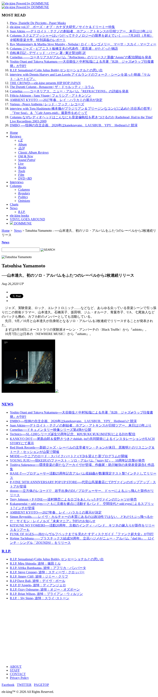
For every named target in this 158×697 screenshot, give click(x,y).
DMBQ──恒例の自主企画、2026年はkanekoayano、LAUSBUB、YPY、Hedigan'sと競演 (73, 421)
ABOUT (16, 666)
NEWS (7, 404)
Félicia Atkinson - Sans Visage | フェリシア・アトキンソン (50, 95)
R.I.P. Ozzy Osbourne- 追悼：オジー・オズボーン (45, 589)
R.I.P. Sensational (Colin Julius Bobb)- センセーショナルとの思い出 (57, 559)
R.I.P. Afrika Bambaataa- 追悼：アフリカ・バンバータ (48, 568)
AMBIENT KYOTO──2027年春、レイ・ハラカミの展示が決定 (56, 512)
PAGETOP (41, 684)
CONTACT (18, 674)
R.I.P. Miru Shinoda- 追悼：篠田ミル (35, 563)
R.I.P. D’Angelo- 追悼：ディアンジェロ (38, 585)
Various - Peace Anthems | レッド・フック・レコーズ (47, 104)
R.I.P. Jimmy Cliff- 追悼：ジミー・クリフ (39, 576)
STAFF (15, 670)
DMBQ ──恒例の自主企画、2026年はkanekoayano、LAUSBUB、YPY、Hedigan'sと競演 (73, 125)
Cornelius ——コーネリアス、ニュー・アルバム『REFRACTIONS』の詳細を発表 (69, 91)
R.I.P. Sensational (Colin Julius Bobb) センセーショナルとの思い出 (56, 70)
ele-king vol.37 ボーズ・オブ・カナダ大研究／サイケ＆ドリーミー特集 (62, 27)
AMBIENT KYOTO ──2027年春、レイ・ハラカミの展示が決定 (56, 100)
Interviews (16, 182)
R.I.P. (6, 551)
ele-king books (19, 215)
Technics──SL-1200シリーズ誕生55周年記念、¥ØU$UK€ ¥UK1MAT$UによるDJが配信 (72, 434)
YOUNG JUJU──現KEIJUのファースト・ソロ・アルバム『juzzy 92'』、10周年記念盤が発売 (77, 460)
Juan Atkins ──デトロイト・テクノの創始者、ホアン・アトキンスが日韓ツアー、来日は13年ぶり (81, 31)
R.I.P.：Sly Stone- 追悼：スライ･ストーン (39, 598)
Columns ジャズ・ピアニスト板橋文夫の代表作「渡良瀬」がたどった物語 (64, 48)
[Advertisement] (79, 633)
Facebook (8, 684)
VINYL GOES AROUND (27, 219)
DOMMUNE (22, 223)
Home (14, 132)
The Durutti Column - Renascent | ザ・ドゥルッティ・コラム (52, 87)
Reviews (15, 136)
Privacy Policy (19, 677)
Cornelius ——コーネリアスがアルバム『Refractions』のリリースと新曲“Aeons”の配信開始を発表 (80, 57)
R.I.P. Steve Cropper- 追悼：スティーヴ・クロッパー (47, 572)
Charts (14, 204)
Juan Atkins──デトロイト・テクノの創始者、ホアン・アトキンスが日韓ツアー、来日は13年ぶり (80, 425)
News (13, 208)
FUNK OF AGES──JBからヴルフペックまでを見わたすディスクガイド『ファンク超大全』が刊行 (82, 534)
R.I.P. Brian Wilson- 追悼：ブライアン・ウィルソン (46, 594)
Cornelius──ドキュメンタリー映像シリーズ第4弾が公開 (50, 429)
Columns (16, 186)
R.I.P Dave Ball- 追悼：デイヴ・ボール (37, 581)
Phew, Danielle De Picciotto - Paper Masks (38, 23)
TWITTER (24, 684)
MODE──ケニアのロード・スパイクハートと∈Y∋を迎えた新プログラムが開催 (69, 456)
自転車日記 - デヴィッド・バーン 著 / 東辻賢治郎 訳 (48, 53)
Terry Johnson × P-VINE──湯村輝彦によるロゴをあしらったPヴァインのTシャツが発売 (73, 499)
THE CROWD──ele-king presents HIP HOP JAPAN (45, 83)
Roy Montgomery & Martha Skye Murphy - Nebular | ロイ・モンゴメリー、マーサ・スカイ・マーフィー (83, 44)
